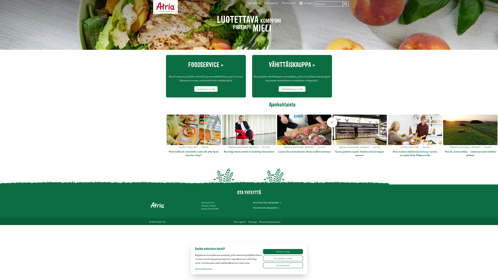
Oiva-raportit (239, 221)
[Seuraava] (332, 122)
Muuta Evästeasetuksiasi (269, 221)
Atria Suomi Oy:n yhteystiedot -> (267, 202)
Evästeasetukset (283, 265)
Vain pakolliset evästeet (283, 258)
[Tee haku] (346, 3)
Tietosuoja (252, 221)
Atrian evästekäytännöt (203, 268)
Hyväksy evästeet (283, 251)
